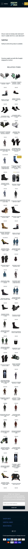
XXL (3, 53)
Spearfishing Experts (11, 535)
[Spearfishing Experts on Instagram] (12, 531)
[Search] (23, 4)
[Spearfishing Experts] (14, 3)
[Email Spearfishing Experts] (14, 531)
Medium (10, 50)
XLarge (21, 50)
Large (15, 50)
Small (4, 50)
